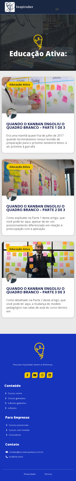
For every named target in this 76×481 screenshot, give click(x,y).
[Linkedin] (49, 375)
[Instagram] (42, 375)
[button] (57, 9)
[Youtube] (35, 375)
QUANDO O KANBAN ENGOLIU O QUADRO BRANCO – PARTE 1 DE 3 (35, 125)
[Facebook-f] (27, 375)
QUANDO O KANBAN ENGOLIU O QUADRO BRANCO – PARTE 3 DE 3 (35, 290)
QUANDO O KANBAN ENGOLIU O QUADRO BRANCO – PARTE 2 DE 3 (35, 208)
